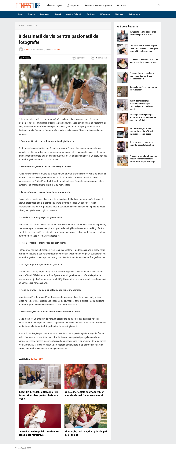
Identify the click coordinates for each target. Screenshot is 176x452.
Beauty (31, 14)
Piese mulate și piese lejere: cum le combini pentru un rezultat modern (142, 76)
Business (44, 14)
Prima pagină (56, 5)
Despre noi (74, 5)
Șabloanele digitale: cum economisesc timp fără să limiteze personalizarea (141, 131)
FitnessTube (20, 448)
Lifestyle (104, 14)
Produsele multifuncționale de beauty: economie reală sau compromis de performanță (143, 159)
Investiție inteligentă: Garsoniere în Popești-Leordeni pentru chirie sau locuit (38, 395)
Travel (58, 14)
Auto (20, 14)
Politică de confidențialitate (99, 5)
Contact (123, 5)
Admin (27, 49)
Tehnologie (134, 14)
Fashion (91, 14)
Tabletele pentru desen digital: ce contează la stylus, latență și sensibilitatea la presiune (144, 48)
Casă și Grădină (73, 14)
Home (21, 25)
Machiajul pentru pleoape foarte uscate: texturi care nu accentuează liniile (143, 117)
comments (101, 58)
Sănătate (119, 14)
